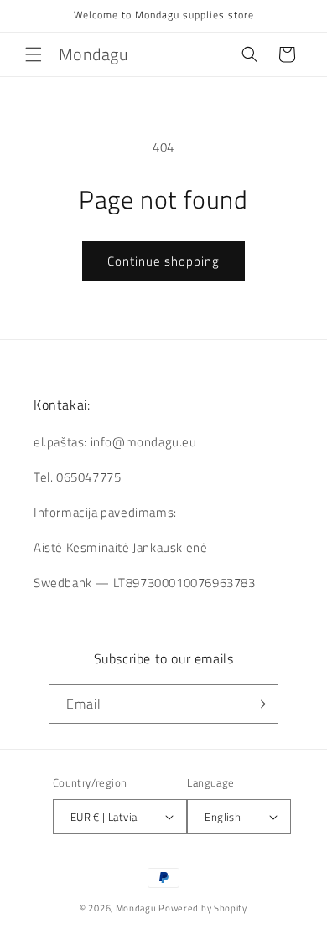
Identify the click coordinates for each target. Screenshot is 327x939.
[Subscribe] (259, 704)
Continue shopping (163, 261)
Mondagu (136, 908)
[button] (33, 54)
